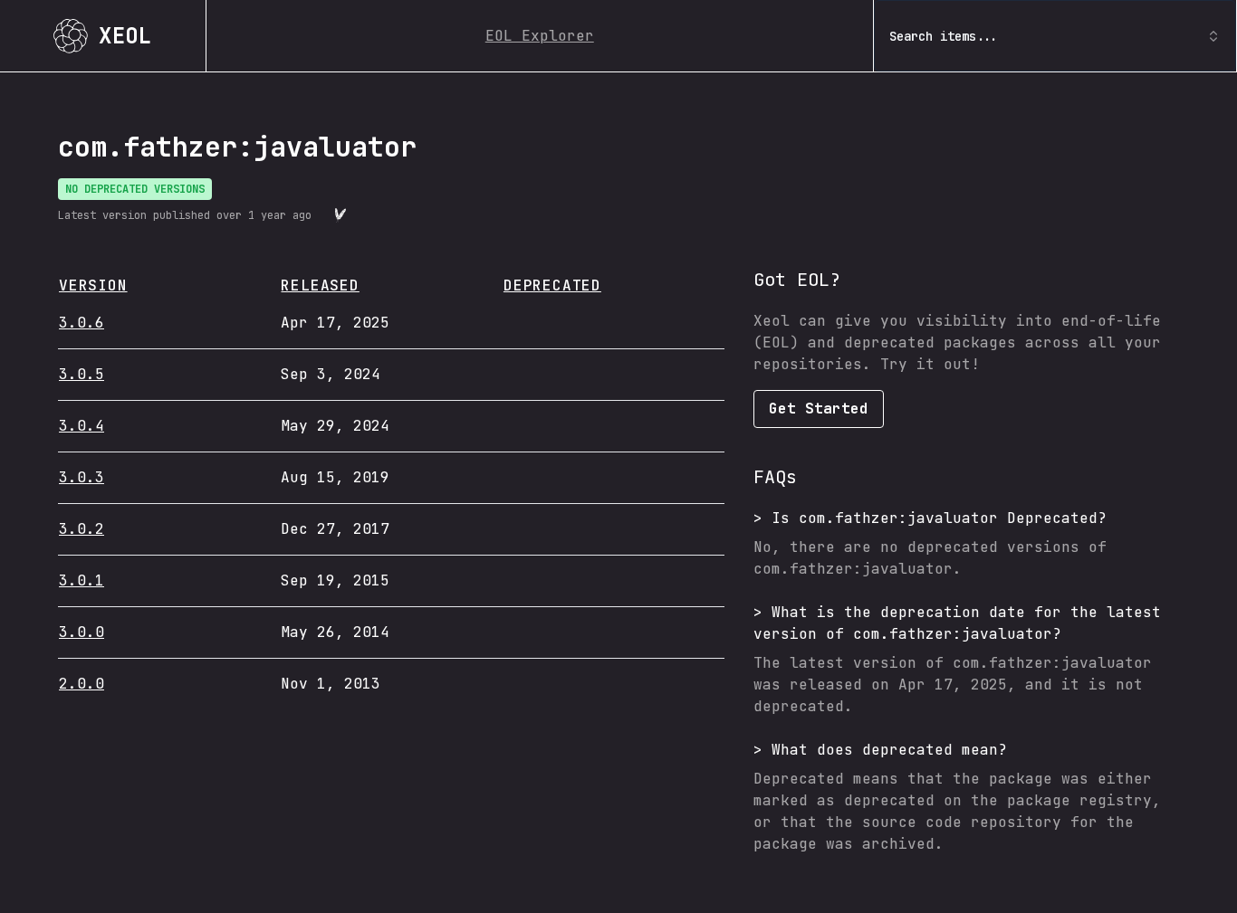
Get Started (818, 408)
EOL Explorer (539, 35)
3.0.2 (81, 528)
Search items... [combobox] (943, 36)
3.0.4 (81, 425)
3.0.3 (81, 477)
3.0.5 (81, 374)
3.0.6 (81, 322)
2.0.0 (81, 683)
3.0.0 (81, 632)
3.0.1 (81, 580)
